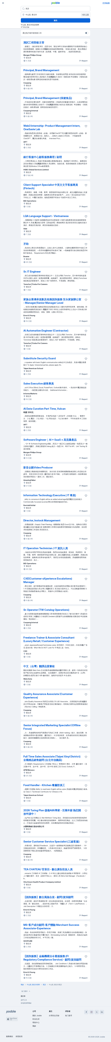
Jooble (102, 1037)
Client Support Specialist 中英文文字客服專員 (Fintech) (50, 186)
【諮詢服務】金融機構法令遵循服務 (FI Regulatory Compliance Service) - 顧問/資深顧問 (52, 958)
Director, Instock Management (41, 520)
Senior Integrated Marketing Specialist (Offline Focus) (52, 727)
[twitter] (97, 1012)
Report (84, 61)
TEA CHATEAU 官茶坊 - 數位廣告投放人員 (48, 869)
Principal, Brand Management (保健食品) (47, 98)
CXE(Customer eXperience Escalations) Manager (47, 580)
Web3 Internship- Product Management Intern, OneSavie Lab (51, 127)
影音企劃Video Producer (38, 467)
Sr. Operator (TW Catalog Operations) (46, 609)
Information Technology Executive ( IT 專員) (49, 495)
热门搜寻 (68, 1015)
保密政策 (19, 1036)
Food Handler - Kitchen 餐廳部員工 (44, 785)
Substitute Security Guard (39, 358)
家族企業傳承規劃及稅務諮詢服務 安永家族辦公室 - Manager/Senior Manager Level (52, 301)
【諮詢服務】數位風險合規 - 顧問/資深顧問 (48, 897)
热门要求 (24, 991)
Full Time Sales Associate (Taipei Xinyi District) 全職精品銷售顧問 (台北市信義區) (51, 758)
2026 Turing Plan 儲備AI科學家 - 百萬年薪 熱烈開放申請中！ (52, 812)
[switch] (86, 33)
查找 (55, 20)
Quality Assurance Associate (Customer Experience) (48, 695)
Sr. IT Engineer (32, 271)
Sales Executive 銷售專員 (38, 383)
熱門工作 (24, 1000)
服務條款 (9, 1036)
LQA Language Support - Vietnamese (46, 216)
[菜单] (3, 3)
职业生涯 (36, 1019)
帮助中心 (36, 1022)
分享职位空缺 (54, 1015)
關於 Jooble (37, 1015)
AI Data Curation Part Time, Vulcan (44, 408)
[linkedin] (102, 1012)
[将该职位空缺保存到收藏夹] (86, 43)
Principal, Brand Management (41, 70)
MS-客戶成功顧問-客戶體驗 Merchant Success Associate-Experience (51, 926)
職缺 (34, 1026)
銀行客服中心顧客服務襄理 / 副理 (42, 157)
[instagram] (91, 1012)
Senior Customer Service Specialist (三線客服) (51, 841)
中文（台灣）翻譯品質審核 (39, 666)
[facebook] (86, 1012)
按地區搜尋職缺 (26, 1003)
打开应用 (106, 3)
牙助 (26, 243)
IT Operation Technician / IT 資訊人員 (45, 548)
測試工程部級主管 (33, 42)
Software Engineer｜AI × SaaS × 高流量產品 (50, 439)
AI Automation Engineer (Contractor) (45, 330)
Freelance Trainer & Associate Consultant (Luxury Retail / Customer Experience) (48, 639)
